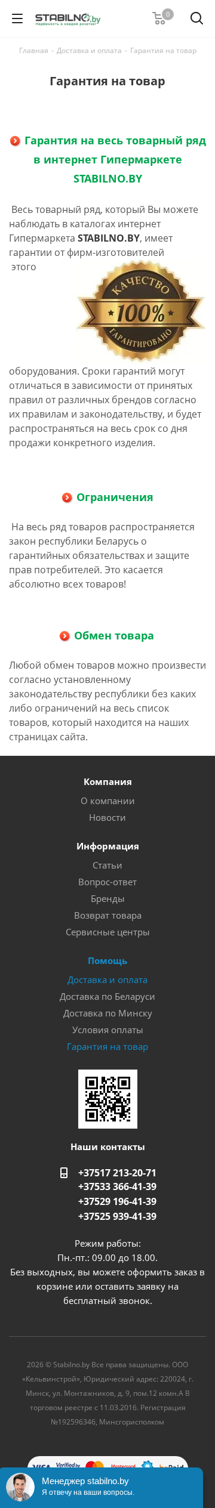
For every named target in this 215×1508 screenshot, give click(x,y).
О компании (108, 800)
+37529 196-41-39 (117, 1201)
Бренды (108, 898)
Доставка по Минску (107, 1013)
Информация (107, 846)
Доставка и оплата (107, 979)
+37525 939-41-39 (117, 1216)
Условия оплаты (107, 1030)
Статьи (107, 865)
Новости (107, 817)
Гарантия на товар (107, 1046)
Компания (108, 781)
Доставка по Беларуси (107, 996)
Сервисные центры (108, 932)
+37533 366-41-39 (117, 1186)
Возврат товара (108, 915)
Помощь (107, 960)
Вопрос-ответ (107, 882)
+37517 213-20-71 (117, 1172)
